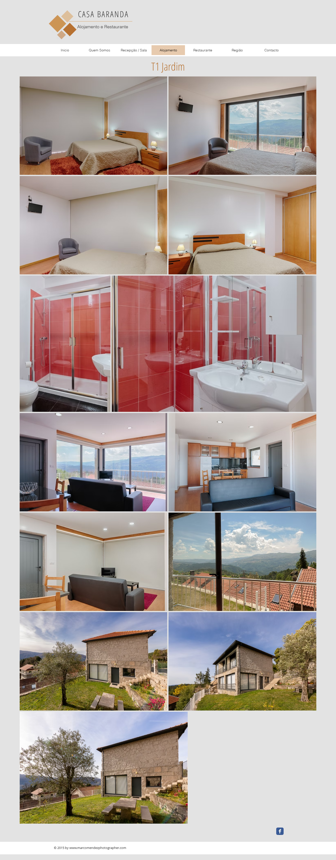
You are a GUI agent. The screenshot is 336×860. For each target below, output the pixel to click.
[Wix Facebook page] (280, 831)
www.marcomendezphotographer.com (97, 847)
